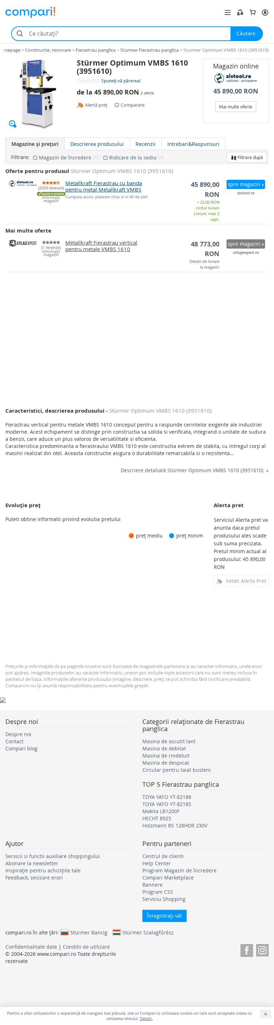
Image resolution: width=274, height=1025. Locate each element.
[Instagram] (262, 949)
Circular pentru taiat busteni (176, 769)
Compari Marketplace (168, 877)
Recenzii (146, 144)
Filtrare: (20, 157)
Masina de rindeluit (165, 755)
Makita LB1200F (160, 811)
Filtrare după (250, 157)
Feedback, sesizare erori (34, 877)
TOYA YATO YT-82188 (166, 797)
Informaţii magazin (51, 199)
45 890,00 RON (235, 91)
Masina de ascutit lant (169, 741)
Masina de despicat (165, 762)
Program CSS (157, 891)
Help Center (156, 863)
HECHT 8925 (156, 818)
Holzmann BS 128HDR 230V (174, 825)
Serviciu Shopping (164, 899)
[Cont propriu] (265, 12)
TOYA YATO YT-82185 (166, 804)
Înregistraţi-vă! (164, 915)
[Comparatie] (240, 12)
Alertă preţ (96, 105)
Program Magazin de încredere (179, 870)
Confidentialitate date (31, 946)
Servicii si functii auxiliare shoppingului (52, 856)
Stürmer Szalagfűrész (148, 932)
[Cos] (252, 12)
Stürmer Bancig (88, 932)
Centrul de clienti (163, 856)
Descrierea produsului (97, 144)
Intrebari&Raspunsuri (193, 144)
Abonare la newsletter (31, 863)
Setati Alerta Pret (246, 580)
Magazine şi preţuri (35, 144)
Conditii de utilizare (86, 946)
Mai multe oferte (235, 106)
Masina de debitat (164, 748)
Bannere (152, 884)
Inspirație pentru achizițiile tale (43, 870)
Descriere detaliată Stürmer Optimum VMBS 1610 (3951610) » (195, 470)
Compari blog (21, 748)
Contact (14, 741)
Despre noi (18, 734)
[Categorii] (227, 12)
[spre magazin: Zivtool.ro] (236, 78)
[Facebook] (246, 949)
